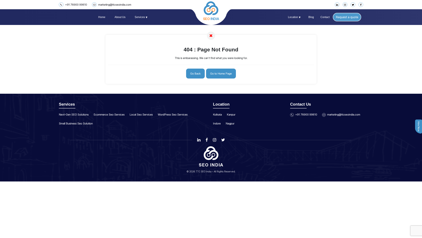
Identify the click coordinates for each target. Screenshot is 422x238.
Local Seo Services (141, 114)
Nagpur (230, 123)
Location (294, 17)
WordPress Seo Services (173, 114)
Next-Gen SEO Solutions (74, 114)
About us (120, 17)
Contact (325, 17)
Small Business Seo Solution (76, 123)
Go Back (195, 73)
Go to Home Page (221, 73)
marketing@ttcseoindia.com (114, 4)
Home (101, 17)
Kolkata (217, 114)
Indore (217, 123)
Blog (311, 17)
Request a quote (347, 17)
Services (141, 17)
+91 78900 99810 (76, 4)
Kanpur (231, 114)
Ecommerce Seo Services (109, 114)
